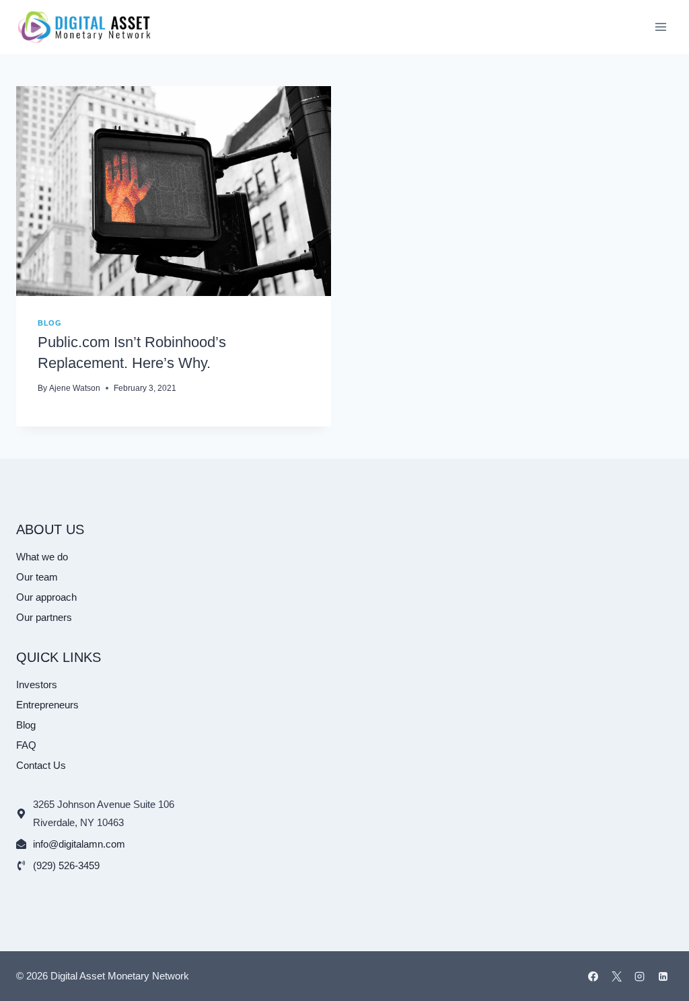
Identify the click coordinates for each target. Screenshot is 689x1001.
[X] (616, 976)
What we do (42, 556)
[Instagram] (640, 976)
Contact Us (41, 765)
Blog (49, 323)
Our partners (44, 617)
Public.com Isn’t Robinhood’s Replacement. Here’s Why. (132, 352)
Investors (36, 684)
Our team (37, 577)
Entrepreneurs (47, 704)
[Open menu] (660, 26)
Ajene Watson (74, 388)
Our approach (46, 597)
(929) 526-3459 (66, 865)
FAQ (26, 745)
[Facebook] (593, 976)
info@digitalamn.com (79, 844)
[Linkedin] (663, 976)
